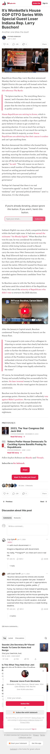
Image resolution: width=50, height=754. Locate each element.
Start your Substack (19, 743)
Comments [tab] (7, 518)
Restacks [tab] (17, 518)
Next (42, 502)
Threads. (40, 457)
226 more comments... (10, 626)
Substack (13, 749)
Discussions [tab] (19, 638)
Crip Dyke (11, 539)
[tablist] (12, 518)
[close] (43, 671)
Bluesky (28, 457)
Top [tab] (4, 638)
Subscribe (36, 3)
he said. (13, 164)
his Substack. (19, 463)
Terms (42, 735)
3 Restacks (29, 485)
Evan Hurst (16, 656)
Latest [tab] (10, 638)
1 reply (12, 566)
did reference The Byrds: (12, 90)
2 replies (13, 616)
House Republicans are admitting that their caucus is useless (25, 135)
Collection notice (25, 737)
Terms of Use (36, 718)
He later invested (16, 381)
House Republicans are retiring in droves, (20, 114)
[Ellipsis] (47, 539)
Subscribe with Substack (26, 712)
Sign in (45, 3)
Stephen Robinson (14, 36)
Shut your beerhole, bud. (12, 653)
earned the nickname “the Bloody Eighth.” (23, 235)
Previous (9, 502)
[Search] (45, 638)
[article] (25, 651)
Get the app (36, 743)
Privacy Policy (25, 722)
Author (10, 542)
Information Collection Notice (29, 720)
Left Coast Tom (13, 573)
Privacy (36, 735)
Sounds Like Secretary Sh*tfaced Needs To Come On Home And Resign (18, 647)
